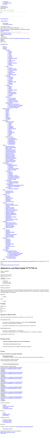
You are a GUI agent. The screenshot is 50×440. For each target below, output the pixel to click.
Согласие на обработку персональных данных (19, 29)
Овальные (8, 196)
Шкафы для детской (12, 100)
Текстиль (5, 238)
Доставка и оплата (7, 2)
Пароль (2, 33)
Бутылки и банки (12, 179)
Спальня (8, 85)
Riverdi (9, 134)
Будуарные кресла (12, 93)
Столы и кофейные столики (14, 106)
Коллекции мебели (10, 121)
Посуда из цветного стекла (12, 219)
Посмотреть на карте (7, 428)
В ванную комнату (10, 201)
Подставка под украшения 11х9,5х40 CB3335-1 (11, 398)
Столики (10, 55)
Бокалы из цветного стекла (12, 205)
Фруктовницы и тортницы (12, 209)
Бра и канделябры (10, 235)
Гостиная (8, 49)
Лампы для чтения (10, 236)
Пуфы (9, 53)
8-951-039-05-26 (19, 426)
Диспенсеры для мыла (13, 181)
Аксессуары (5, 162)
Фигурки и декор (9, 225)
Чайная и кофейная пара (11, 214)
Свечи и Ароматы (10, 159)
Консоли (10, 61)
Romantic (10, 131)
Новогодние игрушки (10, 222)
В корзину (3, 278)
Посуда (4, 202)
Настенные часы (9, 191)
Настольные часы (10, 192)
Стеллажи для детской (13, 101)
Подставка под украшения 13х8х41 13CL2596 (11, 368)
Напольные (8, 199)
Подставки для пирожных (14, 176)
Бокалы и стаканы (10, 203)
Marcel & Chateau (12, 128)
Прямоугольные (9, 198)
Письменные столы (12, 58)
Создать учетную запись (6, 34)
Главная (2, 261)
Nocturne (10, 133)
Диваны (10, 52)
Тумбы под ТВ (11, 60)
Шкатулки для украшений (14, 186)
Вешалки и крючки (10, 146)
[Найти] (13, 11)
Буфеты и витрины (12, 62)
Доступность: (4, 274)
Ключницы (10, 166)
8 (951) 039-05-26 (4, 7)
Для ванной (8, 180)
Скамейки (10, 84)
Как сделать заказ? (7, 422)
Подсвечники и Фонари (11, 158)
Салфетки (8, 245)
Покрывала (8, 240)
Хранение (10, 174)
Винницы (10, 172)
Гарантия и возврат (7, 420)
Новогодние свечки (10, 226)
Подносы (10, 173)
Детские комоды (12, 99)
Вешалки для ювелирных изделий (16, 185)
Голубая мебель (11, 138)
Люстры (7, 229)
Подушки (8, 241)
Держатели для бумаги (13, 188)
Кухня (7, 66)
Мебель (4, 48)
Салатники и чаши (10, 207)
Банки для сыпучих (10, 208)
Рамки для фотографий (11, 147)
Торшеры (8, 230)
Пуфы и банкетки (12, 92)
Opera (9, 129)
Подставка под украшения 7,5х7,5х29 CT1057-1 (11, 383)
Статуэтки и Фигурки (10, 152)
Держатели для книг (10, 155)
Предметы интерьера (10, 161)
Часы (4, 189)
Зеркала (5, 194)
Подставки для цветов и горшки (15, 105)
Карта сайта (5, 415)
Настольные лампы (10, 232)
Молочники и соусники (11, 216)
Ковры (7, 247)
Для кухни (8, 171)
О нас (4, 412)
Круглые (8, 193)
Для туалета (8, 187)
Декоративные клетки (10, 151)
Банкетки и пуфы (12, 81)
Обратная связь (6, 414)
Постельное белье (10, 243)
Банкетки (8, 114)
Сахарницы (8, 215)
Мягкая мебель (6, 108)
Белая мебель (11, 140)
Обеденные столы (12, 68)
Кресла (9, 51)
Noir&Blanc (10, 127)
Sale (4, 259)
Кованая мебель (9, 102)
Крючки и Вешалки (12, 165)
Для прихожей (9, 163)
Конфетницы (9, 218)
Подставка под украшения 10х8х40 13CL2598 (11, 388)
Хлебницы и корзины (13, 175)
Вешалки (10, 80)
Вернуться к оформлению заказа (8, 432)
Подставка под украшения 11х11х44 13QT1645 (11, 378)
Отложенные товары (7, 24)
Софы (7, 115)
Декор (4, 145)
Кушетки (8, 116)
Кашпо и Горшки (12, 257)
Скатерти (8, 239)
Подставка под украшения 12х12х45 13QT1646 (11, 373)
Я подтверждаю (16, 29)
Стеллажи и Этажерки (13, 107)
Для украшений (9, 183)
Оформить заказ (4, 44)
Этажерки (10, 77)
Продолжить (3, 433)
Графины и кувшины (10, 210)
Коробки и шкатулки (10, 156)
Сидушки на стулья (10, 246)
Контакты (5, 4)
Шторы (7, 248)
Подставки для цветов (11, 149)
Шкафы (10, 64)
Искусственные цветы (11, 160)
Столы (9, 54)
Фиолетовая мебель (12, 139)
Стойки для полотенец (13, 182)
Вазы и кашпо (9, 148)
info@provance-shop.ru (28, 426)
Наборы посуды (9, 220)
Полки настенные (12, 74)
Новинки (5, 47)
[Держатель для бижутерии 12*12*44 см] (10, 264)
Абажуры (8, 233)
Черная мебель (11, 143)
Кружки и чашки (9, 212)
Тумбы (9, 59)
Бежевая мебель (11, 141)
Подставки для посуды (13, 178)
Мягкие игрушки (9, 227)
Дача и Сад (5, 249)
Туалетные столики (12, 89)
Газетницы (10, 167)
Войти (2, 30)
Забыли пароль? (7, 33)
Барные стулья (11, 72)
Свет (4, 228)
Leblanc (10, 124)
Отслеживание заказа (5, 27)
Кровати (10, 86)
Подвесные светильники (11, 234)
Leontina (10, 122)
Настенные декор (12, 169)
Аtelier (9, 125)
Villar (9, 135)
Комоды (10, 57)
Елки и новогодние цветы (11, 223)
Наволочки (8, 242)
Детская (7, 96)
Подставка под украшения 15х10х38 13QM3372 (11, 393)
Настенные (8, 200)
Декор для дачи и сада (10, 256)
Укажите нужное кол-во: (6, 276)
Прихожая (8, 75)
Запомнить (4, 37)
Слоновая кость (11, 142)
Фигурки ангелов (10, 153)
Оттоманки (10, 78)
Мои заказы (5, 23)
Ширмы (10, 95)
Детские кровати (12, 98)
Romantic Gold (11, 132)
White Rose (10, 126)
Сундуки (10, 79)
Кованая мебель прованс (11, 250)
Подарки (5, 221)
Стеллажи (10, 65)
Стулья (9, 67)
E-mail (2, 31)
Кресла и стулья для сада (13, 104)
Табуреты (10, 73)
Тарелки (7, 206)
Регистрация (6, 30)
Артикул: (3, 271)
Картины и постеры (10, 154)
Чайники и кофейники (11, 213)
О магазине (5, 1)
